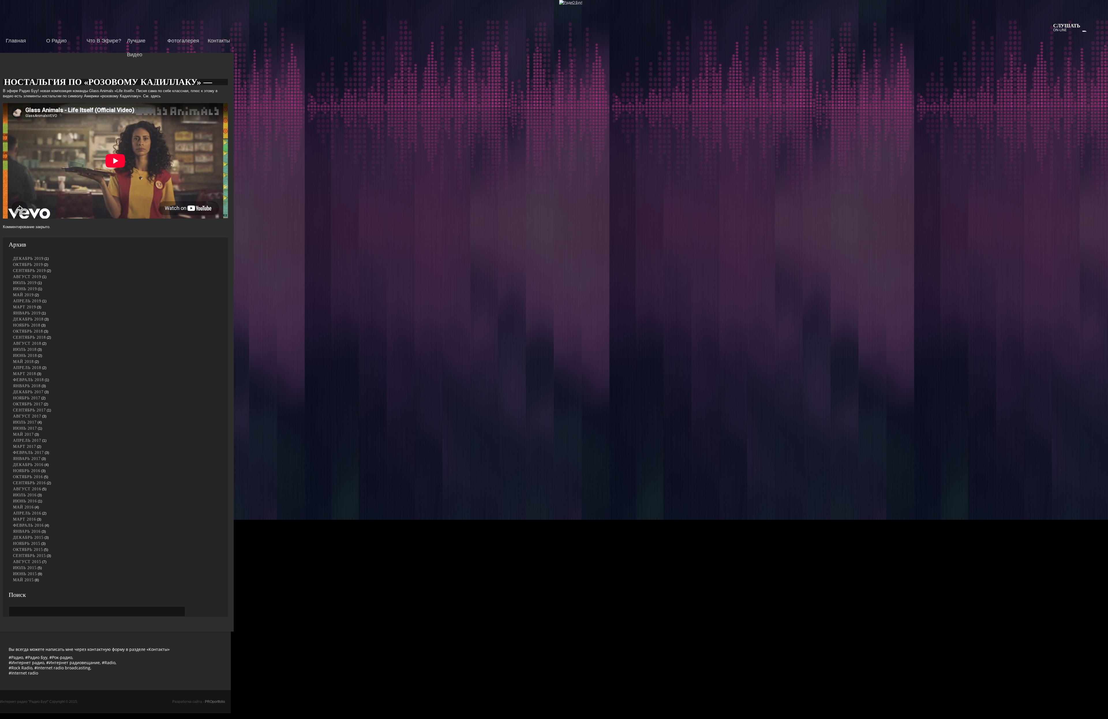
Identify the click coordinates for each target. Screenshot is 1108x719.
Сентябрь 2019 (29, 271)
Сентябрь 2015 (29, 556)
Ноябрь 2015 (26, 543)
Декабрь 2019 (28, 258)
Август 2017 (27, 416)
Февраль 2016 (28, 525)
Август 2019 (27, 277)
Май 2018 (23, 362)
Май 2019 (23, 295)
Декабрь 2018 (28, 319)
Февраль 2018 (28, 380)
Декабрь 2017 (28, 392)
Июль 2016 (25, 495)
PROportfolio (215, 702)
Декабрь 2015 (28, 537)
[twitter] (1099, 85)
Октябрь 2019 (28, 264)
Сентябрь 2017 (29, 410)
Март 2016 (24, 519)
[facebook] (1099, 66)
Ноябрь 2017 (26, 398)
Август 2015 (27, 562)
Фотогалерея (183, 41)
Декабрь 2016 (28, 465)
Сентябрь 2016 (29, 483)
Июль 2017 (25, 422)
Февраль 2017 (28, 452)
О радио (56, 41)
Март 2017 (24, 446)
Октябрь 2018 (28, 331)
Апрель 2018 (27, 368)
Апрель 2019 (27, 301)
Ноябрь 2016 (26, 471)
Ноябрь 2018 (26, 325)
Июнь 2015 (25, 574)
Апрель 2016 (27, 513)
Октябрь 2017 (28, 404)
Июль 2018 (25, 349)
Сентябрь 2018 (29, 337)
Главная (16, 41)
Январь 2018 (27, 386)
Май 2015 (23, 580)
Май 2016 (23, 507)
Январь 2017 (27, 459)
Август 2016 (27, 489)
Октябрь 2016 (28, 477)
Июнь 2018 (25, 355)
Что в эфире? (104, 41)
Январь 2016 (27, 531)
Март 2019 (24, 307)
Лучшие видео (136, 45)
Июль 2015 (25, 568)
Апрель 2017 (27, 440)
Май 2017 (23, 434)
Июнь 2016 (25, 501)
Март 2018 (24, 374)
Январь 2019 (27, 313)
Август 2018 (27, 343)
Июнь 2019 (25, 289)
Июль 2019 (25, 283)
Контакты (219, 41)
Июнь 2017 (25, 428)
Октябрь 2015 (28, 549)
